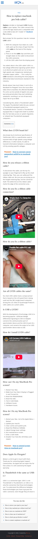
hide (12, 124)
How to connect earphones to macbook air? (17, 520)
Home (8, 536)
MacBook (29, 32)
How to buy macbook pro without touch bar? (18, 508)
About (13, 536)
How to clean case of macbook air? (15, 514)
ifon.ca (28, 533)
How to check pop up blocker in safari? (16, 517)
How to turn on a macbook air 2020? (15, 511)
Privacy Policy (20, 536)
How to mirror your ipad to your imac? (16, 505)
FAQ (19, 13)
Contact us (28, 536)
